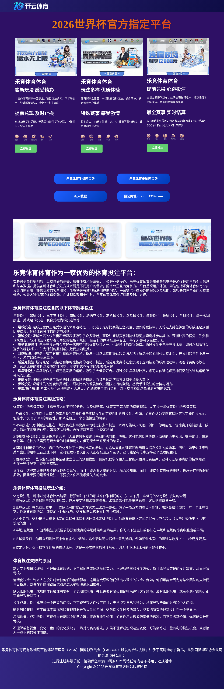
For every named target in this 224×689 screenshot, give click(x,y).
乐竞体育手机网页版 (80, 179)
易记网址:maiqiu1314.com (143, 196)
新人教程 (80, 196)
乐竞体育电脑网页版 (143, 179)
